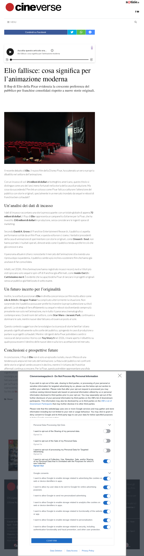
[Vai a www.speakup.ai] (92, 47)
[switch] (107, 431)
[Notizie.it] (132, 2)
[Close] (120, 376)
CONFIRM (52, 541)
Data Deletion (56, 551)
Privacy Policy (88, 551)
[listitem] (72, 424)
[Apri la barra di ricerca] (135, 22)
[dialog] (72, 463)
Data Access (72, 551)
